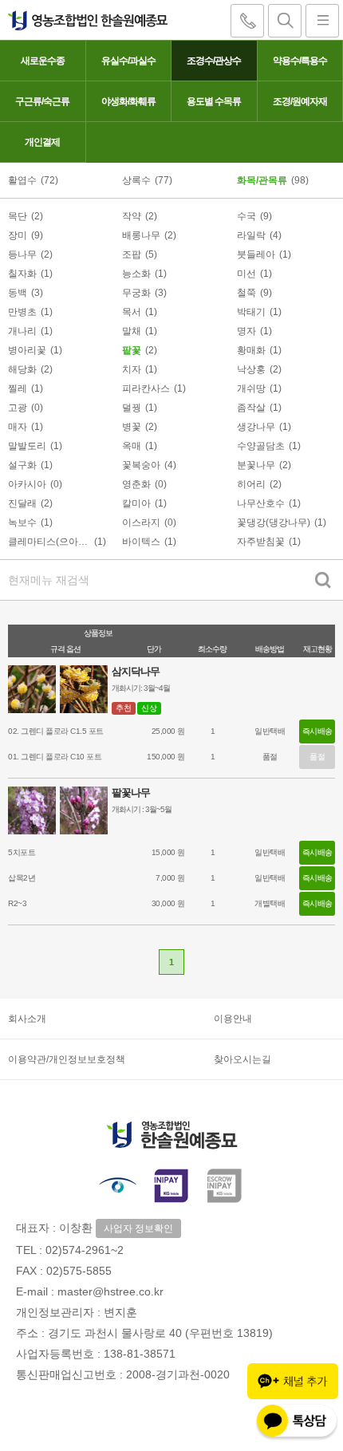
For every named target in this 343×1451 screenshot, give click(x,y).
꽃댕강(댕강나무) (273, 522)
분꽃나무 (256, 465)
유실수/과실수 (128, 60)
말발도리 (27, 445)
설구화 (22, 465)
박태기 (251, 311)
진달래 (22, 503)
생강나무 (256, 426)
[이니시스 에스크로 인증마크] (226, 1185)
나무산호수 (261, 503)
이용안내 (233, 1018)
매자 (17, 426)
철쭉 (246, 292)
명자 (246, 331)
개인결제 (42, 142)
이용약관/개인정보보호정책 (66, 1059)
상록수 (136, 180)
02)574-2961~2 (84, 1250)
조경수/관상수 (214, 60)
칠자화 (22, 273)
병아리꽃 (27, 350)
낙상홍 (251, 369)
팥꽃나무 (131, 792)
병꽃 (131, 426)
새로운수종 (43, 60)
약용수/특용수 (300, 60)
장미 (17, 235)
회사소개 (27, 1018)
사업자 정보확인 (138, 1228)
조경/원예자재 (300, 101)
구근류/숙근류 (42, 101)
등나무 (22, 254)
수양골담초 (261, 445)
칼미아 (136, 503)
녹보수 (22, 522)
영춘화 (136, 484)
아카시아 (27, 484)
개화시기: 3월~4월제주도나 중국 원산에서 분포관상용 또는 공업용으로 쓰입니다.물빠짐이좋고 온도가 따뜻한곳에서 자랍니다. (183, 690)
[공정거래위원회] (117, 1185)
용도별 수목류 (214, 101)
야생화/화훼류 (128, 101)
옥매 (131, 445)
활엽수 (22, 180)
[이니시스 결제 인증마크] (171, 1185)
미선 (246, 273)
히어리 (251, 484)
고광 (17, 407)
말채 (131, 331)
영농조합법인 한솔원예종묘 (84, 20)
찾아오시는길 (242, 1059)
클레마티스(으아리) (49, 541)
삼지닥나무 (136, 671)
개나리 (22, 331)
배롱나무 (141, 235)
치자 (131, 369)
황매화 (251, 350)
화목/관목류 (262, 180)
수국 (246, 216)
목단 (17, 216)
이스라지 (141, 522)
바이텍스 (141, 541)
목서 (131, 311)
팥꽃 (131, 350)
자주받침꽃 (261, 541)
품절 (317, 756)
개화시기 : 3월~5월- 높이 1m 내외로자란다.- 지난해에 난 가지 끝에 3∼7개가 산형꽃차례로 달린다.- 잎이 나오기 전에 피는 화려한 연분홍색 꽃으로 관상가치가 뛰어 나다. (217, 811)
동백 (17, 292)
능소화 (136, 273)
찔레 (17, 388)
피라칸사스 (146, 388)
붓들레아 (256, 254)
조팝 (131, 254)
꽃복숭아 (141, 465)
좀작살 (251, 407)
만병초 (22, 311)
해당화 (22, 369)
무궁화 (136, 292)
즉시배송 (317, 731)
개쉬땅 (251, 388)
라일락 (251, 235)
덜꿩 (131, 407)
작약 (131, 216)
